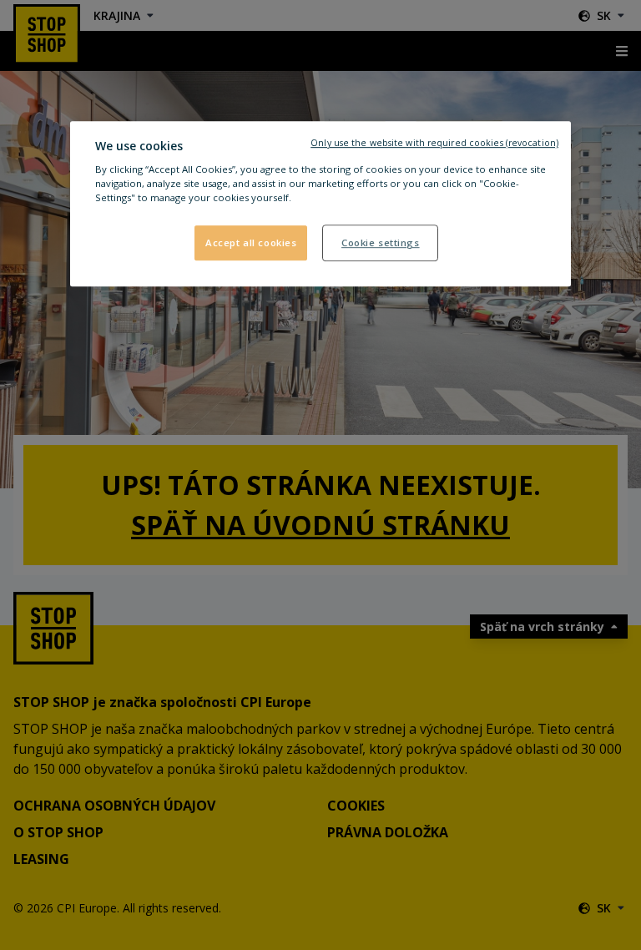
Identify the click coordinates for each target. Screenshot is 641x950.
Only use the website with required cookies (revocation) (434, 143)
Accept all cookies (250, 243)
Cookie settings (380, 243)
